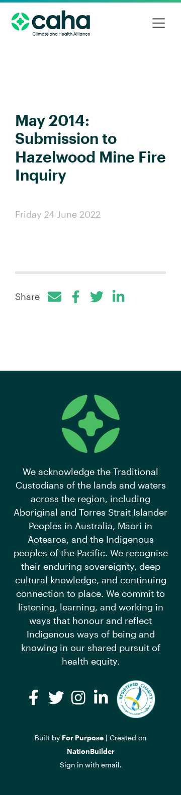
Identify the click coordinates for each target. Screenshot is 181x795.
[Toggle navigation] (158, 23)
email (110, 764)
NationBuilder (91, 751)
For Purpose (83, 737)
